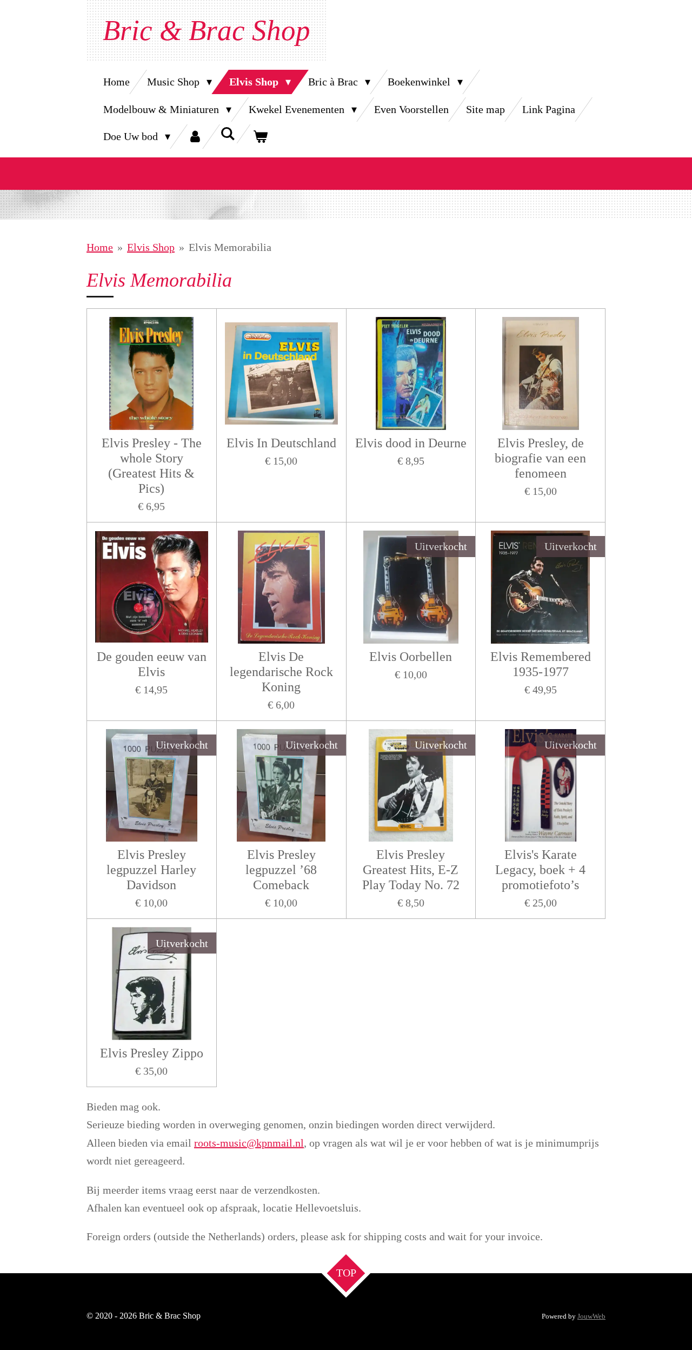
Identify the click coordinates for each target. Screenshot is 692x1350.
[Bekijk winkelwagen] (260, 136)
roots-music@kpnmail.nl (249, 1143)
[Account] (195, 136)
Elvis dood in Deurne (411, 443)
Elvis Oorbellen (410, 657)
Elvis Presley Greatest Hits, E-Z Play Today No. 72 (411, 870)
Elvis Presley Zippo (151, 1053)
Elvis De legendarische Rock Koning (281, 672)
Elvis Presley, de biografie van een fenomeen (540, 458)
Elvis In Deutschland (281, 443)
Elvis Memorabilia (230, 247)
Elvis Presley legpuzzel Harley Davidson (151, 870)
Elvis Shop (151, 247)
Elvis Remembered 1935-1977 (540, 664)
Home (99, 247)
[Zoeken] (227, 133)
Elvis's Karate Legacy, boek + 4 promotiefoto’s (540, 870)
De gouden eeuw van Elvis (152, 664)
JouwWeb (591, 1316)
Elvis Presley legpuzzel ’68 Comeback (281, 870)
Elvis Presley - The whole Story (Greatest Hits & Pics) (152, 465)
